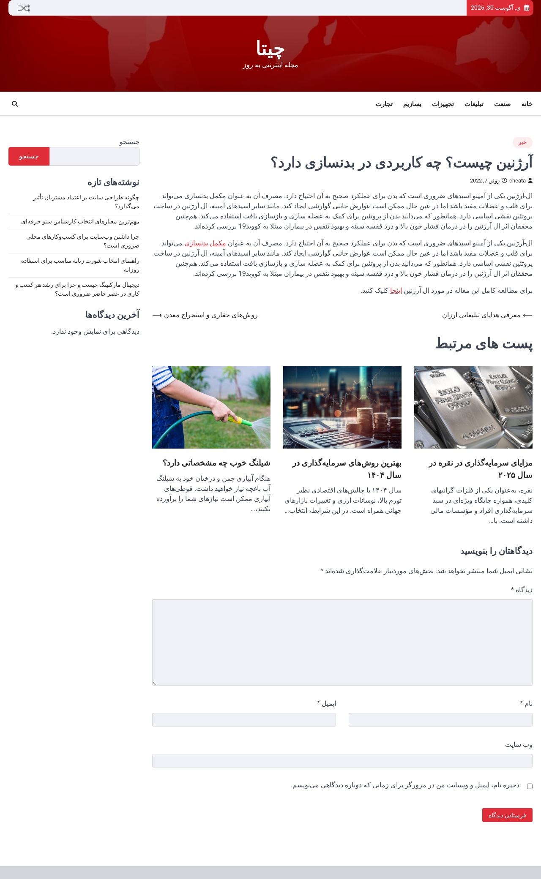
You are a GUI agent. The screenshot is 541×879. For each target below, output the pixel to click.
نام (526, 703)
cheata (517, 180)
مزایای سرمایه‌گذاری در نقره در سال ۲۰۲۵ (481, 468)
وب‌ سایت (519, 744)
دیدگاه (522, 590)
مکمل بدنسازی (205, 243)
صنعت (502, 104)
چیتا (270, 48)
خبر (523, 142)
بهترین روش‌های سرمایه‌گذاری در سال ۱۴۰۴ (347, 468)
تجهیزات (443, 104)
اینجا (396, 290)
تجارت (384, 104)
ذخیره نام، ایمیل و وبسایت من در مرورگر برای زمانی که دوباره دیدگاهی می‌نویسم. (405, 785)
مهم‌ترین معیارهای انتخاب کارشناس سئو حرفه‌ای (80, 221)
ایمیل (326, 703)
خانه (527, 104)
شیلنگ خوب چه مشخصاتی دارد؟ (216, 463)
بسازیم (412, 104)
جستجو (129, 142)
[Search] (14, 104)
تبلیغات (474, 104)
